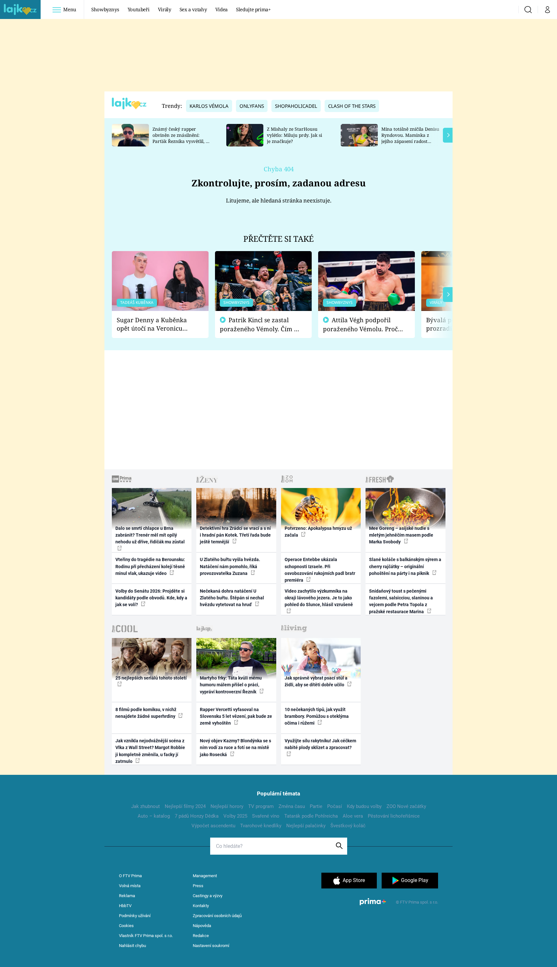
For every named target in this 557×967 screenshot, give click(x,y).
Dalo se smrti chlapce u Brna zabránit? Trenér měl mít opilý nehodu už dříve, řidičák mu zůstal (150, 535)
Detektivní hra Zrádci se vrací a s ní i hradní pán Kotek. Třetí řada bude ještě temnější (235, 535)
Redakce (201, 935)
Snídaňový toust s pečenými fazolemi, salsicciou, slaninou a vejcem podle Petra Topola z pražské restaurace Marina (401, 601)
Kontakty (201, 905)
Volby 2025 (235, 816)
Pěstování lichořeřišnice (394, 816)
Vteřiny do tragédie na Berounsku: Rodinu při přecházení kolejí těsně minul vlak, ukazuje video (150, 566)
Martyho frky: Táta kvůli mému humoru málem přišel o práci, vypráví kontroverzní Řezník (231, 684)
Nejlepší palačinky (306, 826)
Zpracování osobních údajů (217, 915)
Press (198, 885)
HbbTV (125, 905)
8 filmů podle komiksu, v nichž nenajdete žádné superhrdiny (145, 713)
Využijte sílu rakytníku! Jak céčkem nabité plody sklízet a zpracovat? (320, 744)
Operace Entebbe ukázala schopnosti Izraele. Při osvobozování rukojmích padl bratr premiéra (320, 570)
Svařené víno (265, 816)
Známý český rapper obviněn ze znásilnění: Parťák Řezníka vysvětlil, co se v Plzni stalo (181, 138)
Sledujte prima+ (253, 9)
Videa (221, 9)
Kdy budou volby (364, 806)
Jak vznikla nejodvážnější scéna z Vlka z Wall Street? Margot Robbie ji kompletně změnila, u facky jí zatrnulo (150, 751)
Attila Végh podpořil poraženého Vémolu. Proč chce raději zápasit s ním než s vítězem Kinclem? (360, 324)
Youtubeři (139, 9)
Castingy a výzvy (207, 895)
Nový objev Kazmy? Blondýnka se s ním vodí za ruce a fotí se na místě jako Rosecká (235, 747)
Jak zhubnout (145, 806)
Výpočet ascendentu (213, 826)
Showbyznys (105, 9)
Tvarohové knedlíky (260, 826)
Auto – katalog (154, 816)
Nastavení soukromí (211, 945)
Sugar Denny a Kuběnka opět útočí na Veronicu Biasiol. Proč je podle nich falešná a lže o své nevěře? (155, 324)
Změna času (291, 806)
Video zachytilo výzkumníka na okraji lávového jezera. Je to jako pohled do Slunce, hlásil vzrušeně (319, 597)
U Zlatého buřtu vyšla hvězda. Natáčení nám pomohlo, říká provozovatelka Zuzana (230, 566)
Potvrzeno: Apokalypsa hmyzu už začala (318, 532)
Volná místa (130, 885)
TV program (261, 806)
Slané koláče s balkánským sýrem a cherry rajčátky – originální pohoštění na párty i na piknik (405, 566)
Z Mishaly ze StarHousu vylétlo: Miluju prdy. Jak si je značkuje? (294, 135)
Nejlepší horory (226, 806)
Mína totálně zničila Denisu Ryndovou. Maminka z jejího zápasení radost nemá (410, 138)
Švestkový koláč (348, 826)
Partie (316, 806)
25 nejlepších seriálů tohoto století (151, 678)
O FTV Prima (130, 875)
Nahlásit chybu (132, 945)
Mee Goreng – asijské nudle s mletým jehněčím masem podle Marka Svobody (401, 535)
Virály (164, 9)
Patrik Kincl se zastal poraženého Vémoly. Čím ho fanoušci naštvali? (260, 324)
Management (205, 875)
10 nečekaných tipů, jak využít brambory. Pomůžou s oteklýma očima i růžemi (317, 716)
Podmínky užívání (135, 915)
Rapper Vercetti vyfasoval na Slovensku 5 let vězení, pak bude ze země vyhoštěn (236, 716)
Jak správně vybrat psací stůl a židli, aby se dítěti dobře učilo (316, 681)
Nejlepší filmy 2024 (185, 806)
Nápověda (202, 925)
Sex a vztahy (193, 9)
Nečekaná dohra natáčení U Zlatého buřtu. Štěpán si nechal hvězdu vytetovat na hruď (232, 597)
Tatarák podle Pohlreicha (311, 816)
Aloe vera (353, 816)
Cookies (126, 925)
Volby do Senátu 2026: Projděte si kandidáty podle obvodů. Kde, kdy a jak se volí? (151, 597)
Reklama (127, 895)
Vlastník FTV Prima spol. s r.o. (146, 935)
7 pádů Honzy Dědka (197, 816)
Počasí (334, 806)
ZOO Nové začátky (406, 806)
